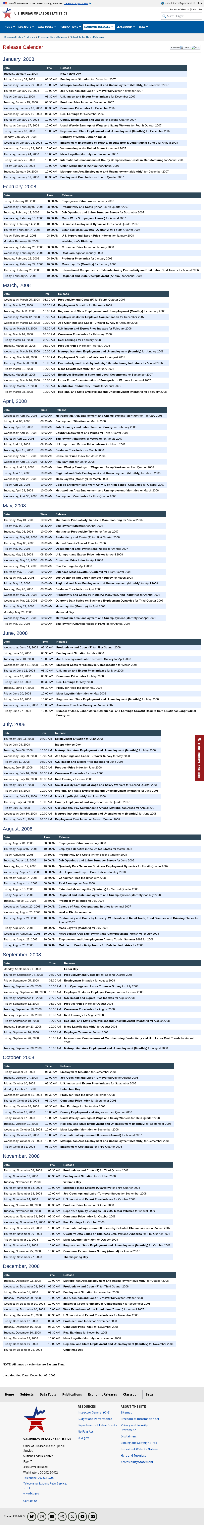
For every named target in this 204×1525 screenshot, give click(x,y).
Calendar (175, 47)
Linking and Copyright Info (139, 1443)
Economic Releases (102, 1394)
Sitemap (126, 1412)
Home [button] (9, 27)
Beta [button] (141, 27)
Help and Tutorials (133, 1455)
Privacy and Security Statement (134, 1427)
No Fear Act (85, 1431)
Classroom (131, 1394)
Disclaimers (129, 1436)
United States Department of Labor (183, 3)
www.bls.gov (31, 1493)
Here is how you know (76, 3)
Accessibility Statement (137, 1462)
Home (9, 1394)
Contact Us (30, 1501)
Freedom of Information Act (140, 1419)
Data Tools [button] (45, 27)
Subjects (27, 1394)
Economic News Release (52, 37)
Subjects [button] (25, 27)
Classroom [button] (125, 27)
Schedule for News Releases (87, 37)
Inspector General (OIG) (94, 1412)
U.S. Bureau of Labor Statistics (41, 13)
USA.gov (83, 1438)
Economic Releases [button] (97, 27)
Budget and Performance (95, 1419)
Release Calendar (180, 9)
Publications (72, 1394)
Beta (149, 1394)
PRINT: (188, 47)
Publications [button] (69, 27)
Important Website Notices (139, 1449)
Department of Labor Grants (97, 1425)
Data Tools (48, 1394)
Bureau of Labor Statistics (19, 37)
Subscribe (196, 9)
